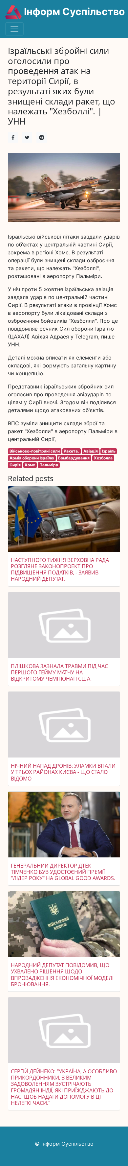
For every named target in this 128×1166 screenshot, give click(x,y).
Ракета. (71, 451)
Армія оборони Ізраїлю (32, 457)
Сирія (15, 464)
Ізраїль (109, 451)
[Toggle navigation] (14, 28)
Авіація (90, 451)
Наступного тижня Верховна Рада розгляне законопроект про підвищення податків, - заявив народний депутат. (60, 569)
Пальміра (48, 464)
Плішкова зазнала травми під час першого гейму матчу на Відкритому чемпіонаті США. (59, 672)
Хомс (30, 464)
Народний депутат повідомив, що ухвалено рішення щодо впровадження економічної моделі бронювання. (62, 975)
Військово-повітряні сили (35, 451)
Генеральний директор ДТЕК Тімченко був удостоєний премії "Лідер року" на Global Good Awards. (63, 872)
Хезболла (103, 457)
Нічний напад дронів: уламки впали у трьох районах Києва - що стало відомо (63, 772)
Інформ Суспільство (73, 11)
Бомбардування (74, 457)
